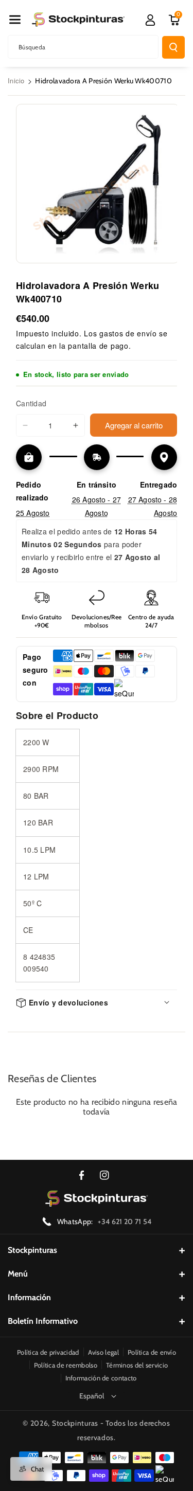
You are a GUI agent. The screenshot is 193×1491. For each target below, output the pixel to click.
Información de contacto (101, 1378)
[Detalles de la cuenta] (150, 20)
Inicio (16, 80)
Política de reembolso (65, 1365)
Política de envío (152, 1352)
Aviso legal (103, 1352)
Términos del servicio (137, 1365)
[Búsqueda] (173, 47)
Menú (18, 1274)
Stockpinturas (32, 1250)
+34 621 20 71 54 (124, 1221)
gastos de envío (128, 333)
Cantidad (31, 403)
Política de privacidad (48, 1352)
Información (29, 1297)
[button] (15, 19)
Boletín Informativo (43, 1321)
